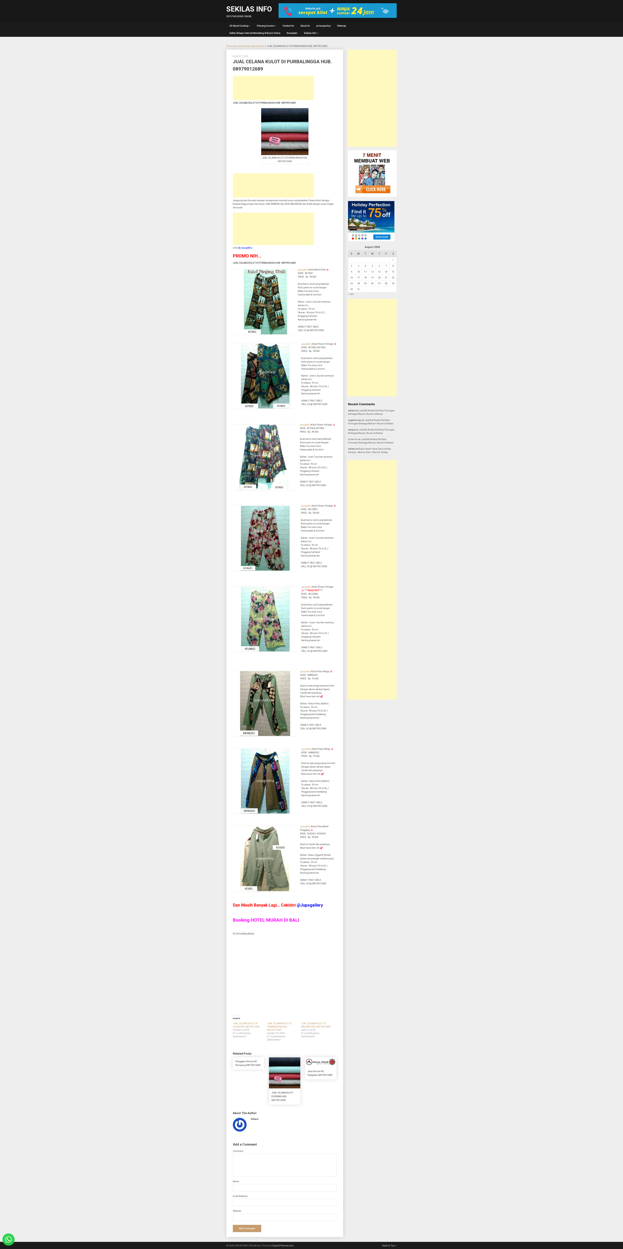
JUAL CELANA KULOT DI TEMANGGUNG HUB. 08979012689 (279, 1026)
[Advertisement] (273, 88)
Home (229, 46)
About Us (305, 25)
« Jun (351, 294)
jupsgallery (303, 269)
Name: (236, 1181)
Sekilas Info (310, 33)
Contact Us (288, 25)
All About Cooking (239, 25)
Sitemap (341, 25)
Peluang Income (265, 25)
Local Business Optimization (249, 46)
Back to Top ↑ (389, 1245)
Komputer (292, 33)
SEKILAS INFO (249, 9)
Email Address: (240, 1196)
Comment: (238, 1151)
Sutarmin (353, 439)
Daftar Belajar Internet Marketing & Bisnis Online (255, 33)
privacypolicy (323, 25)
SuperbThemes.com (282, 1245)
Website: (237, 1211)
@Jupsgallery (245, 247)
